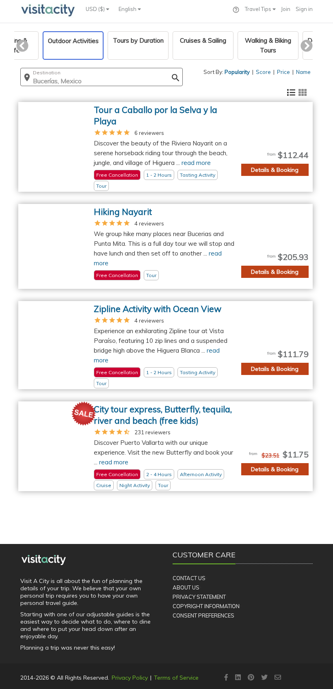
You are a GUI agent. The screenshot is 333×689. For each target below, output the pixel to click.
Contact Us (189, 578)
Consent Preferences (203, 615)
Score (263, 72)
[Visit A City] (43, 560)
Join (285, 9)
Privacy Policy (130, 677)
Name (303, 72)
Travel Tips (258, 9)
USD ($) (96, 9)
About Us (186, 587)
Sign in (304, 9)
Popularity (237, 72)
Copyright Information (206, 606)
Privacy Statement (199, 597)
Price (283, 72)
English (128, 9)
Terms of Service (176, 677)
